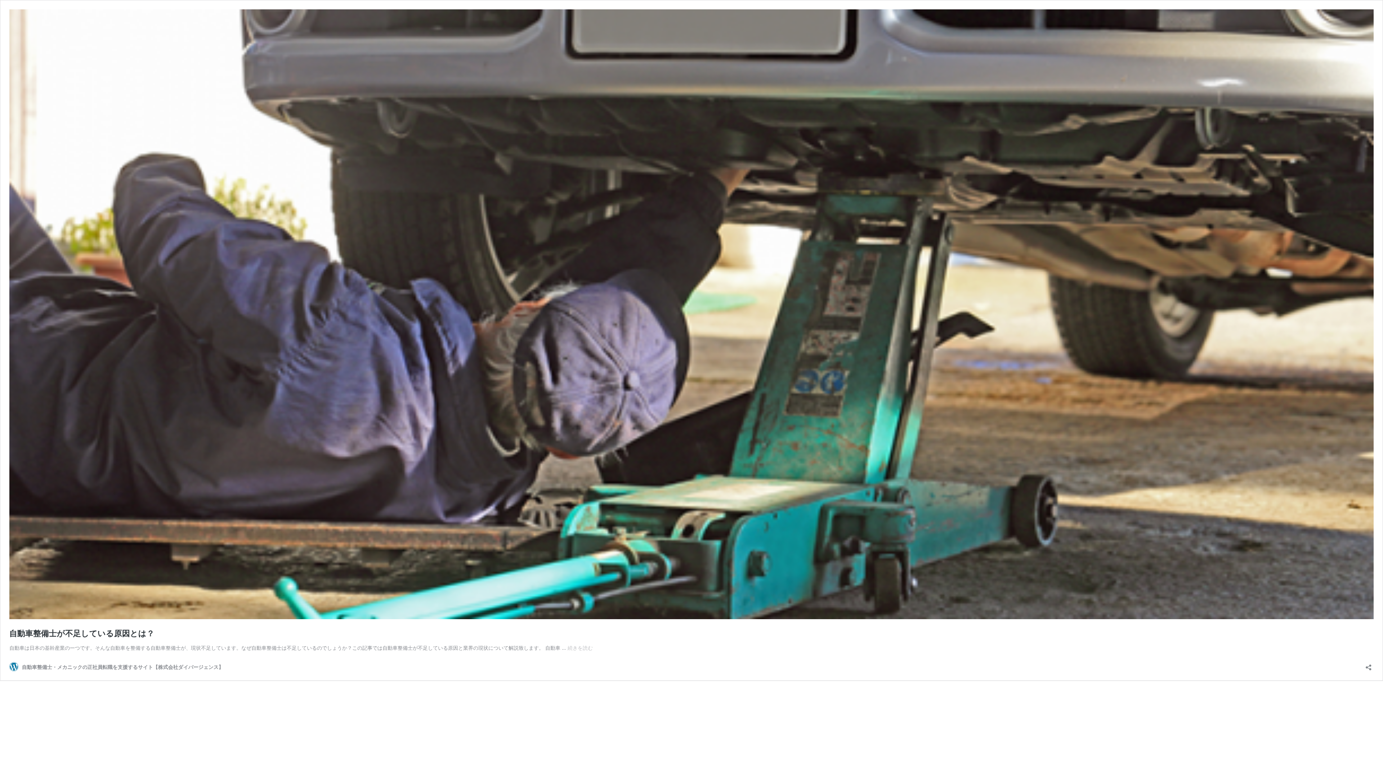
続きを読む (580, 648)
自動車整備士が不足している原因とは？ (82, 633)
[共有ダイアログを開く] (1369, 665)
